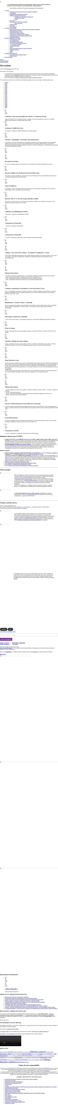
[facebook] (4, 62)
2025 (6, 84)
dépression (33, 1053)
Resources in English (14, 37)
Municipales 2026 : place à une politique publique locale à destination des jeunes (23, 1004)
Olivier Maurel (22, 1055)
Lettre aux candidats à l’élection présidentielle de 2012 (17, 461)
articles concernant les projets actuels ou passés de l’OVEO (28, 77)
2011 (6, 102)
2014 (6, 98)
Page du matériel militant (6, 648)
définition (35, 651)
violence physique (10, 1059)
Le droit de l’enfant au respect (30, 480)
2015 (6, 97)
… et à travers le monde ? (15, 44)
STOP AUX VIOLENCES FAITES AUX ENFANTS (27, 452)
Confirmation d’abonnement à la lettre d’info (15, 1102)
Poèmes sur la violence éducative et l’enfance (15, 1089)
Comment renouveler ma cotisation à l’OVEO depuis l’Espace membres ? (21, 1079)
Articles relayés (13, 56)
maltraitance (4, 1056)
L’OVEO (7, 10)
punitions (2, 1057)
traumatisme (43, 1057)
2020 (6, 91)
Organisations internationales (16, 42)
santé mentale (11, 1057)
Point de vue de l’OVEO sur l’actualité (18, 21)
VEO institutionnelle (14, 45)
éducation (22, 1062)
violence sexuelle (31, 1059)
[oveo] (0, 1)
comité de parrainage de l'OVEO (36, 454)
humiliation (49, 1054)
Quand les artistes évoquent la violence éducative (21, 48)
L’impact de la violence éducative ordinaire (19, 34)
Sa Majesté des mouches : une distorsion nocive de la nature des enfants (21, 998)
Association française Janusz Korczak (23, 478)
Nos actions (12, 20)
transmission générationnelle (32, 1057)
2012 (6, 101)
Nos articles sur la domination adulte (18, 54)
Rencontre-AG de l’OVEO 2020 (12, 1090)
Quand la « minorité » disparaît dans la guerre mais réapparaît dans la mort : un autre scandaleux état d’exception (30, 1007)
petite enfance (34, 1055)
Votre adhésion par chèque (11, 1097)
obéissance (15, 1055)
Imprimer (4, 629)
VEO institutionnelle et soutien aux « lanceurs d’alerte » (18, 444)
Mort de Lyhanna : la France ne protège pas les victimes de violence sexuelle (22, 1000)
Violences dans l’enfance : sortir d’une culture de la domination (40, 1015)
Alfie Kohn (6, 1052)
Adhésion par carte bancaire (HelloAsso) (24, 16)
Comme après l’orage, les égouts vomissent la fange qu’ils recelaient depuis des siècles (24, 999)
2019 (6, 92)
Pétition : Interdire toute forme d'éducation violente (19, 464)
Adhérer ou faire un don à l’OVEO (18, 15)
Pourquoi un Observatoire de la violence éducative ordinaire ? (23, 11)
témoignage (8, 651)
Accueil (1, 59)
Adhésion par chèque (19, 18)
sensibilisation (18, 1057)
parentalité (29, 1055)
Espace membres (8, 57)
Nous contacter (13, 27)
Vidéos (11, 51)
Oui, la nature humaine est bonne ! (29, 517)
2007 (6, 107)
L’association (13, 13)
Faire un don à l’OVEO (10, 1080)
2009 (6, 105)
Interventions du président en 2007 (7, 631)
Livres (11, 47)
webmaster (47, 1070)
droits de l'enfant (26, 1054)
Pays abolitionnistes (14, 40)
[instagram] (4, 60)
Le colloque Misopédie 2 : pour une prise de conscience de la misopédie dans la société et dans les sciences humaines (31, 1008)
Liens (11, 52)
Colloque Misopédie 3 (11, 989)
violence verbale (39, 1059)
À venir (6, 82)
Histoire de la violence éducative (17, 33)
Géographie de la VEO (15, 39)
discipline (52, 1052)
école (17, 1062)
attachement (15, 1052)
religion (6, 1057)
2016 (6, 96)
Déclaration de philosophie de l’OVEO (18, 14)
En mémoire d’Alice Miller (12, 1029)
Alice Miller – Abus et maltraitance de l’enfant (10, 1033)
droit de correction (16, 1054)
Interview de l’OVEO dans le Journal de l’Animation (17, 997)
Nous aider (12, 25)
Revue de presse (18, 23)
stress (24, 1057)
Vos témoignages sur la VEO (16, 32)
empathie (37, 1053)
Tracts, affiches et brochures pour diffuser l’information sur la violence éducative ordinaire (25, 1093)
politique (39, 1055)
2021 (6, 89)
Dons (16, 19)
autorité (20, 1052)
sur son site (24, 508)
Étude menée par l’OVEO (16, 30)
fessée (41, 1054)
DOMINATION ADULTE (11, 53)
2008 (6, 106)
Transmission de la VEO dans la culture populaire (21, 35)
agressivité (2, 1052)
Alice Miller (10, 1052)
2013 (6, 100)
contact (18, 1070)
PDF (10, 629)
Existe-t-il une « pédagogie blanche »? (40, 1031)
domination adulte (5, 1054)
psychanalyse (52, 1055)
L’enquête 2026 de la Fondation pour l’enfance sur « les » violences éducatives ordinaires (25, 1002)
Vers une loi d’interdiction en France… (18, 43)
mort (11, 1055)
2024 (6, 86)
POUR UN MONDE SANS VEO (13, 38)
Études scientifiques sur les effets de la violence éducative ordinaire (25, 29)
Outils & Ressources (14, 49)
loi (56, 1054)
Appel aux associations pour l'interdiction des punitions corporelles (23, 465)
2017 (6, 95)
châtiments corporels (38, 1052)
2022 (6, 88)
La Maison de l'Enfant (32, 494)
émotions (27, 1062)
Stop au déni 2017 (27, 455)
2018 (6, 93)
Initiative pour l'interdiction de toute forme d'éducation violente (22, 463)
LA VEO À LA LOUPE (10, 28)
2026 (6, 83)
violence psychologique (21, 1059)
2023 (6, 87)
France (44, 1053)
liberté (53, 1053)
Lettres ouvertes (13, 24)
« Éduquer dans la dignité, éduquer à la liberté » (15, 1003)
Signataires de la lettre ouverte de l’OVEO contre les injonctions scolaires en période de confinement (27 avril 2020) (31, 1086)
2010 (6, 103)
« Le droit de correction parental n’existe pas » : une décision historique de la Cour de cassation (26, 1005)
